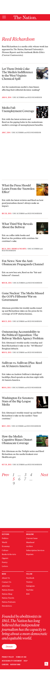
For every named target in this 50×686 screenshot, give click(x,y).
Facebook (30, 578)
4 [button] (31, 475)
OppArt (5, 558)
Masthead (30, 542)
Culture (5, 550)
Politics (5, 538)
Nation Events (7, 590)
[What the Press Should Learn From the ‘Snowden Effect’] (42, 190)
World (4, 542)
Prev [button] (5, 475)
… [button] (19, 475)
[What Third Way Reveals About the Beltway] (42, 228)
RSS (28, 594)
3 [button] (25, 475)
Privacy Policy (8, 657)
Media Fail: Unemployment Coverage (18, 109)
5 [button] (14, 479)
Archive (29, 546)
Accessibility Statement (12, 661)
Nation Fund (15, 665)
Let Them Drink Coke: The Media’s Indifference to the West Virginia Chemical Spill (17, 74)
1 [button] (13, 475)
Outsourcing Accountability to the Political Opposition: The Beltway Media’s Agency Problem (22, 335)
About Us (6, 578)
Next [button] (44, 475)
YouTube (29, 590)
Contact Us (6, 582)
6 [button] (19, 479)
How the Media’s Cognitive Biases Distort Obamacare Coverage (17, 440)
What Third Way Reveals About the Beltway (17, 225)
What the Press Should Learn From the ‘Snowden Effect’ (18, 188)
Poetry (4, 562)
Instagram (30, 586)
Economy (6, 546)
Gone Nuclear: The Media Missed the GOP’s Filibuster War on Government (23, 296)
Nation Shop (7, 594)
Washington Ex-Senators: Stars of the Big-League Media (18, 401)
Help (26, 661)
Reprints (29, 554)
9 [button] (14, 483)
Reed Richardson (35, 97)
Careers (5, 665)
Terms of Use (21, 657)
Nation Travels (8, 598)
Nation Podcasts (8, 602)
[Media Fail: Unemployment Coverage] (42, 112)
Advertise (6, 586)
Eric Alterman (19, 97)
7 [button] (25, 479)
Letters (5, 566)
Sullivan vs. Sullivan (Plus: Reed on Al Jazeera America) (22, 364)
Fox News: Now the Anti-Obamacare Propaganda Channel (23, 262)
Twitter (29, 582)
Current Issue (32, 538)
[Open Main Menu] (4, 17)
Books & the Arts (19, 249)
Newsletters (7, 606)
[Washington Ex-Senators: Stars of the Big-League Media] (42, 402)
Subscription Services (35, 550)
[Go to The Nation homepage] (25, 17)
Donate (9, 646)
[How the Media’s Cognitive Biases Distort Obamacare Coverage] (42, 441)
